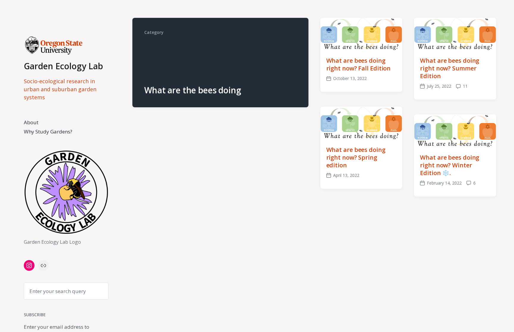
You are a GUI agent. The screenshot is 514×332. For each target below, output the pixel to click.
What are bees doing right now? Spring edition (356, 157)
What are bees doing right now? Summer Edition (449, 68)
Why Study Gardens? (48, 131)
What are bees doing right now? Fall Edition (358, 64)
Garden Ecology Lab (63, 66)
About (31, 122)
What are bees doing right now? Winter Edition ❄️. (449, 165)
